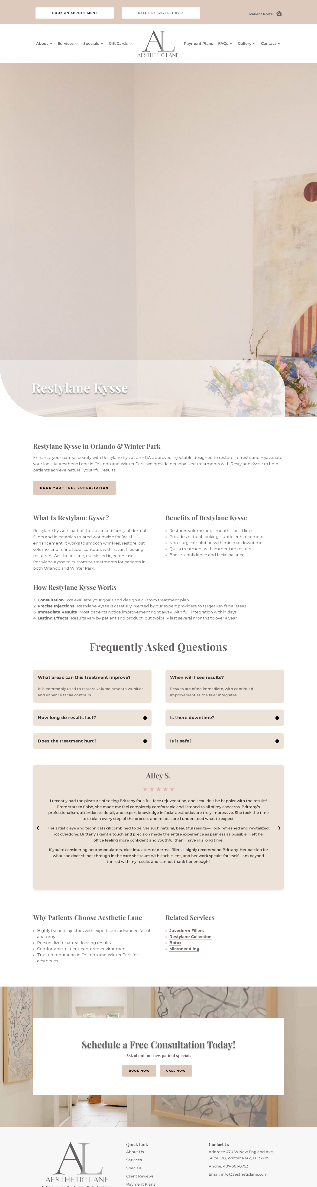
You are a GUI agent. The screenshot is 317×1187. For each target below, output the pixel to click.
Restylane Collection (190, 936)
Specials (91, 43)
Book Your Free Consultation (74, 488)
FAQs (223, 43)
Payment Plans (198, 43)
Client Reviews (140, 1176)
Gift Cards (118, 43)
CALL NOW (176, 1070)
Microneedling (184, 948)
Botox (175, 942)
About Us (135, 1152)
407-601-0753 (235, 1166)
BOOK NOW (139, 1070)
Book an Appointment (74, 13)
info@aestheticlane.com (244, 1174)
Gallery (244, 43)
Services (134, 1160)
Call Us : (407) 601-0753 (161, 13)
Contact (268, 43)
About (42, 43)
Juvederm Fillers (186, 930)
